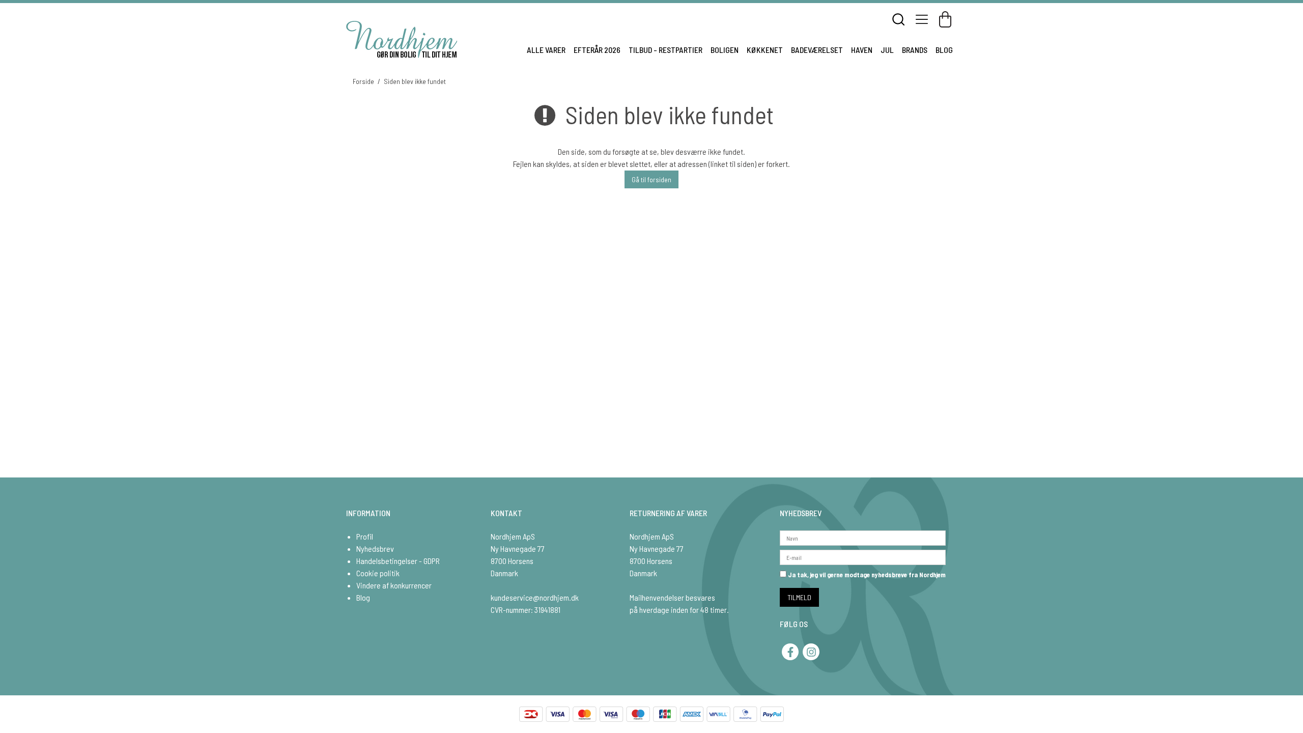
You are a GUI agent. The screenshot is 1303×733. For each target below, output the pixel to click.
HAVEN (861, 49)
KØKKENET (765, 49)
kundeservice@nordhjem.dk (535, 597)
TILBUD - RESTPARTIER (665, 49)
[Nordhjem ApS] (401, 39)
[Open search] (898, 19)
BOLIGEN (725, 49)
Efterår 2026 (597, 49)
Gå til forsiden (651, 179)
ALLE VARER (546, 49)
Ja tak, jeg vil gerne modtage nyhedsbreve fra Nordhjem (866, 575)
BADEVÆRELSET (817, 49)
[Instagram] (811, 651)
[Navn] (863, 537)
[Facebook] (790, 651)
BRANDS (914, 49)
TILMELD (799, 597)
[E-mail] (863, 556)
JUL (887, 49)
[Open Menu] (921, 19)
